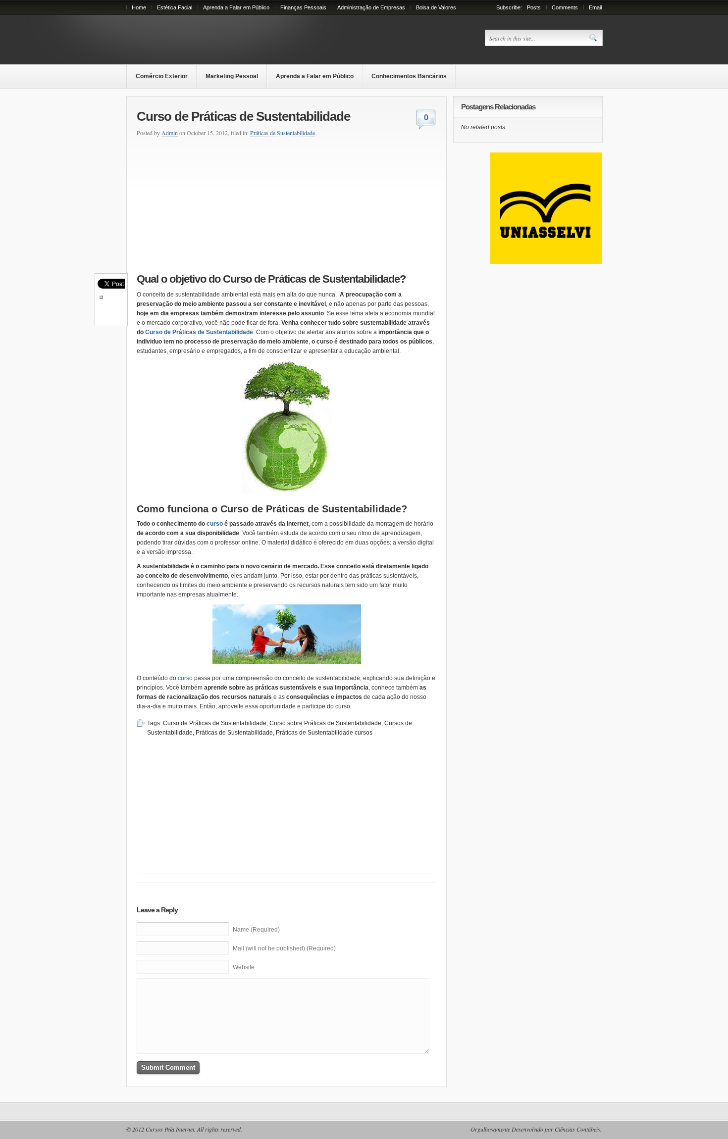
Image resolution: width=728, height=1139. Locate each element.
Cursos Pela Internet (170, 1129)
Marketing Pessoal (232, 76)
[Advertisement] (209, 203)
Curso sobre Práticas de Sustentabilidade (325, 723)
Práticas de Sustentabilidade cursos (324, 732)
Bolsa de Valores (436, 7)
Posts (534, 7)
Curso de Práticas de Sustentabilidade (199, 332)
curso (215, 523)
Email (595, 7)
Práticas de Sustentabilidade (282, 133)
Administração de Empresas (371, 7)
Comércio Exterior (162, 76)
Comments (565, 7)
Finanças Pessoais (303, 7)
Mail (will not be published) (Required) (284, 948)
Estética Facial (174, 7)
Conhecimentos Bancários (409, 76)
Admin (169, 133)
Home (139, 7)
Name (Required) (256, 929)
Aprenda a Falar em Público (236, 7)
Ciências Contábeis (577, 1129)
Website (244, 967)
